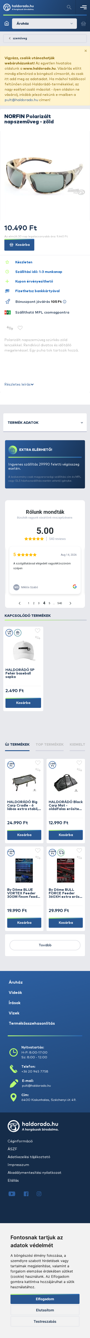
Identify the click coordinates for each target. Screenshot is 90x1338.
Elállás (13, 1180)
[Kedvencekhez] (20, 328)
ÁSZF (12, 1149)
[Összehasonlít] (10, 328)
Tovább (45, 945)
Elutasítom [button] (45, 1310)
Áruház (16, 983)
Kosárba (22, 245)
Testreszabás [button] (45, 1321)
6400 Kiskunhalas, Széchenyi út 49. (48, 1100)
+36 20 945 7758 (34, 1071)
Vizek (14, 1013)
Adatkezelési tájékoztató (29, 1157)
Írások (15, 1003)
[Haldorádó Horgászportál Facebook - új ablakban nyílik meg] (29, 1194)
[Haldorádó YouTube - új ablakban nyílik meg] (15, 1194)
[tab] (17, 746)
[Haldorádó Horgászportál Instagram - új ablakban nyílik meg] (42, 1194)
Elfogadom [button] (45, 1299)
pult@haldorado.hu (21, 100)
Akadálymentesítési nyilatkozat (34, 1172)
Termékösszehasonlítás (32, 1024)
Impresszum (18, 1165)
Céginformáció (20, 1141)
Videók (15, 993)
